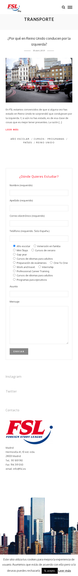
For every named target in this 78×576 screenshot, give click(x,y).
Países (27, 142)
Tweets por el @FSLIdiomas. (21, 398)
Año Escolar (20, 139)
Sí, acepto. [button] (49, 570)
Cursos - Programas (49, 139)
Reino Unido (45, 142)
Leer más (12, 129)
